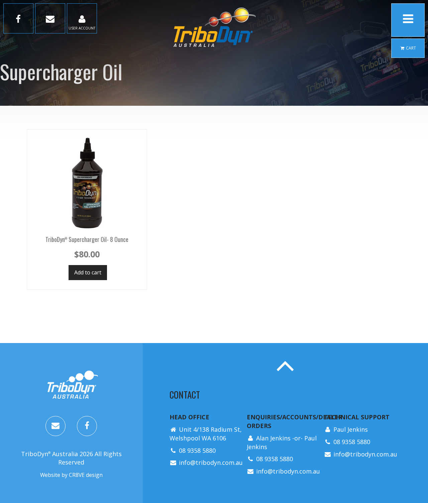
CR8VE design (86, 475)
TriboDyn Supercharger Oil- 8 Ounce (86, 239)
